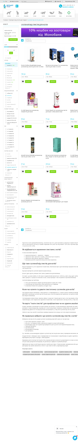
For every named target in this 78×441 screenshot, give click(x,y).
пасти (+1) (9, 162)
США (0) (9, 256)
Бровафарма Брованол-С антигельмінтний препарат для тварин (57, 201)
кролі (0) (9, 102)
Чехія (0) (9, 265)
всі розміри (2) (10, 111)
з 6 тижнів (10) (10, 138)
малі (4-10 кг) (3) (10, 116)
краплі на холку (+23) (12, 158)
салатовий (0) (10, 238)
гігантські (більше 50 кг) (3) (12, 123)
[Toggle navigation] (17, 6)
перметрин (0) (10, 221)
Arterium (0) (9, 73)
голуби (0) (9, 97)
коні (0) (8, 100)
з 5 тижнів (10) (10, 135)
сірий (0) (9, 242)
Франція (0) (9, 263)
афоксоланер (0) (11, 207)
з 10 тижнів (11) (10, 147)
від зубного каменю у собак (65, 352)
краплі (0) (9, 156)
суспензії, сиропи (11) (12, 167)
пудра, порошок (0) (11, 165)
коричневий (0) (10, 231)
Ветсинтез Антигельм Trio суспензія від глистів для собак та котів (57, 66)
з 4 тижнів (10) (10, 133)
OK (11, 53)
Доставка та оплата (14, 1)
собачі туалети (26, 352)
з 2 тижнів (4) (10, 129)
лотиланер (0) (10, 211)
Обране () (49, 1)
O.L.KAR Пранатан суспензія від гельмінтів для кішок (29, 111)
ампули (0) (9, 173)
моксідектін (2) (10, 215)
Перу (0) (9, 252)
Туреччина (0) (10, 258)
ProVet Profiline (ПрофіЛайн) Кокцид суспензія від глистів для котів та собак (32, 66)
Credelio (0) (9, 84)
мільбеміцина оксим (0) (11, 218)
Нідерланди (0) (10, 247)
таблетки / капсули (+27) (11, 170)
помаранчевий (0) (11, 233)
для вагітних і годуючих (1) (10, 182)
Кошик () (58, 1)
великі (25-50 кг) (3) (11, 120)
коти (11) (9, 95)
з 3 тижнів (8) (10, 131)
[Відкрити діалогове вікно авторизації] (22, 81)
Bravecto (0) (11, 80)
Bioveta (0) (9, 77)
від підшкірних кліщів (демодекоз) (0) (12, 197)
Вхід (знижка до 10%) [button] (70, 1)
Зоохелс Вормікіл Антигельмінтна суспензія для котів (30, 201)
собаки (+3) (9, 93)
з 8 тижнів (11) (10, 142)
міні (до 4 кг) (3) (10, 113)
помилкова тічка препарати (63, 354)
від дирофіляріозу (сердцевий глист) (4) (12, 189)
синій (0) (9, 240)
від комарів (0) (10, 194)
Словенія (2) (9, 254)
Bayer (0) (9, 75)
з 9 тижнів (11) (10, 144)
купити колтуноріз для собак (51, 352)
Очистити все (13, 39)
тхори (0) (9, 106)
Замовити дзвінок (68, 7)
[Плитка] (22, 40)
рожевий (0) (9, 235)
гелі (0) (8, 154)
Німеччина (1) (10, 249)
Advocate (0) (9, 71)
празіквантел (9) (11, 223)
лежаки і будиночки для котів (48, 354)
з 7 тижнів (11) (10, 140)
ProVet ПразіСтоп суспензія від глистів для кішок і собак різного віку (56, 111)
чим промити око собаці (37, 352)
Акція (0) (9, 58)
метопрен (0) (10, 213)
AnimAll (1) (10, 65)
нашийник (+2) (10, 160)
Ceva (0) (10, 82)
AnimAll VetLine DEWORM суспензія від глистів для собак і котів (31, 156)
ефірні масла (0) (10, 209)
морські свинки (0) (11, 104)
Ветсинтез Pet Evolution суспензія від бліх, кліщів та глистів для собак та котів (56, 157)
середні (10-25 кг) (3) (11, 118)
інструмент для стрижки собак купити (31, 354)
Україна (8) (9, 261)
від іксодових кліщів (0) (12, 192)
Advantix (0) (9, 69)
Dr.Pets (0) (9, 86)
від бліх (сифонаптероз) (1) (11, 186)
